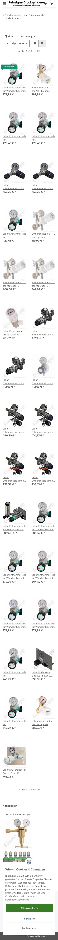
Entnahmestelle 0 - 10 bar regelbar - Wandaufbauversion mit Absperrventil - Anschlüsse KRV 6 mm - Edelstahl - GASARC (43, 235)
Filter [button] (10, 36)
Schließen (29, 918)
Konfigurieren (29, 928)
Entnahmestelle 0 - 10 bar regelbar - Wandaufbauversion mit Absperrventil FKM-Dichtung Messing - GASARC (43, 284)
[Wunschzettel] (45, 3)
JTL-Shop (41, 936)
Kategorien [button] (10, 805)
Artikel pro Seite (15, 43)
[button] (33, 3)
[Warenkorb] (52, 3)
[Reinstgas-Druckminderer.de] (26, 3)
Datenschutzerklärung (17, 899)
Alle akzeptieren (30, 908)
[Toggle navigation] (4, 2)
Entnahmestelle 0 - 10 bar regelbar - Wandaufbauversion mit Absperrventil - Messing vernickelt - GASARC (14, 284)
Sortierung (27, 36)
